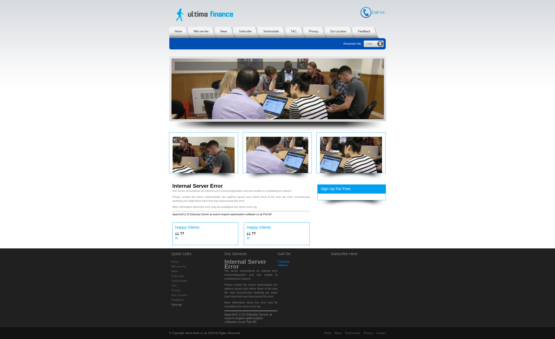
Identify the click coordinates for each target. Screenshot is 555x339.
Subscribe (177, 276)
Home (175, 261)
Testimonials (179, 280)
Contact (381, 333)
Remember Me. (352, 43)
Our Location (179, 295)
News (174, 271)
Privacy (176, 290)
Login (369, 43)
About (338, 333)
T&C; (174, 285)
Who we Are (178, 266)
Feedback (177, 300)
